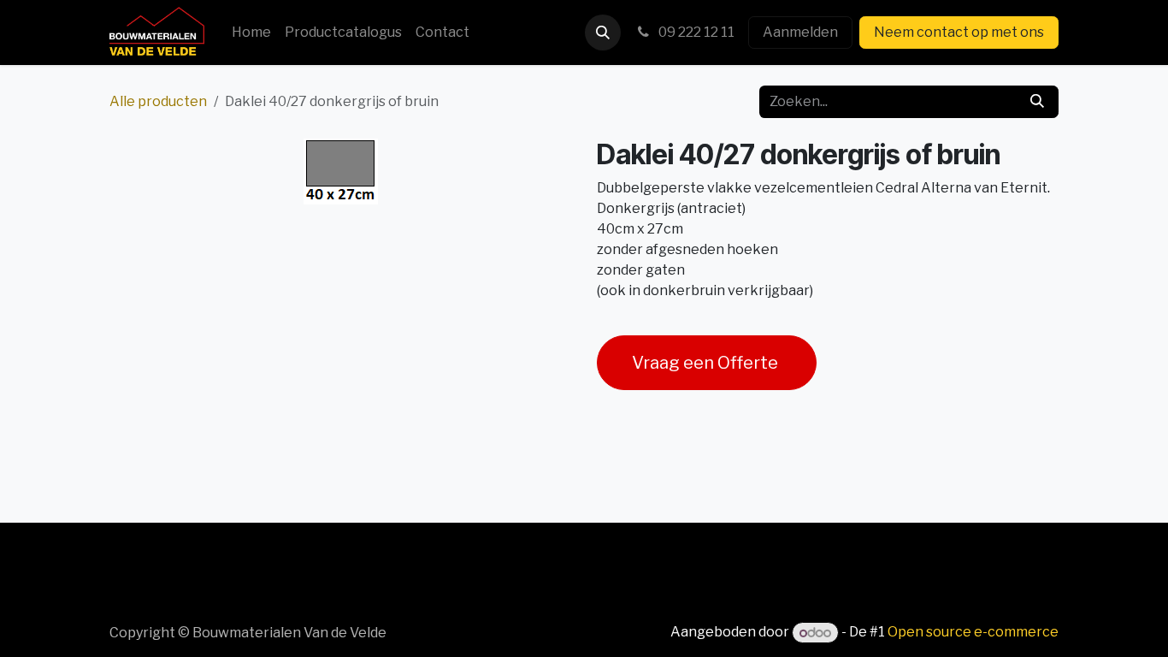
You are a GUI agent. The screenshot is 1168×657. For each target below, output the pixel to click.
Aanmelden (800, 32)
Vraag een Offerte (707, 362)
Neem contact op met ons (959, 32)
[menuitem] (251, 32)
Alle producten (158, 101)
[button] (603, 32)
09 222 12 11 (695, 32)
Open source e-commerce (973, 632)
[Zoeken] (1037, 102)
